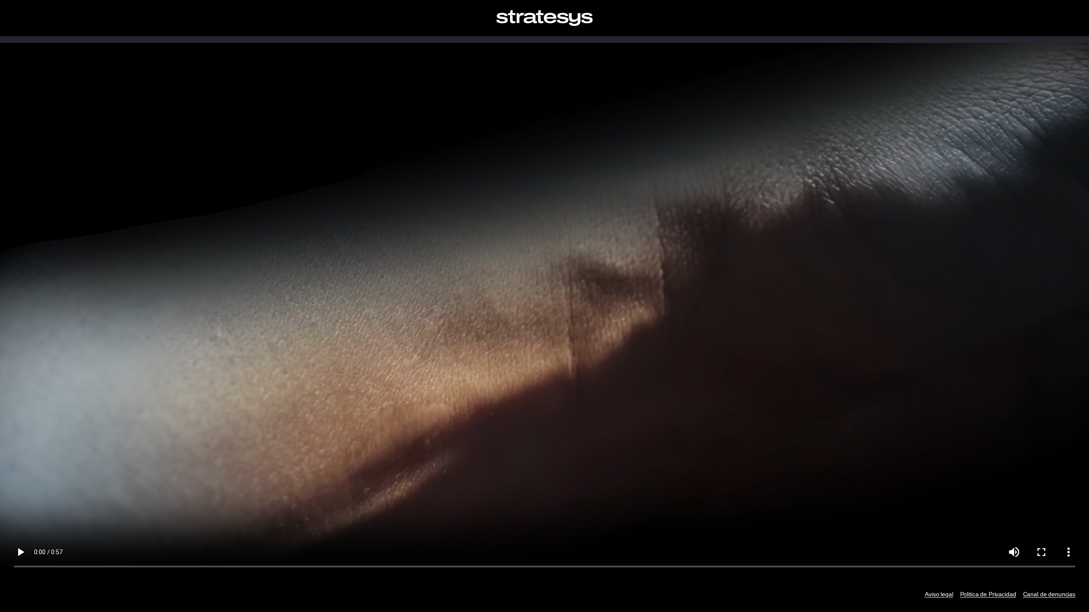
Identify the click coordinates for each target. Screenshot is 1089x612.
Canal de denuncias (1049, 594)
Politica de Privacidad (988, 594)
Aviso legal (939, 594)
